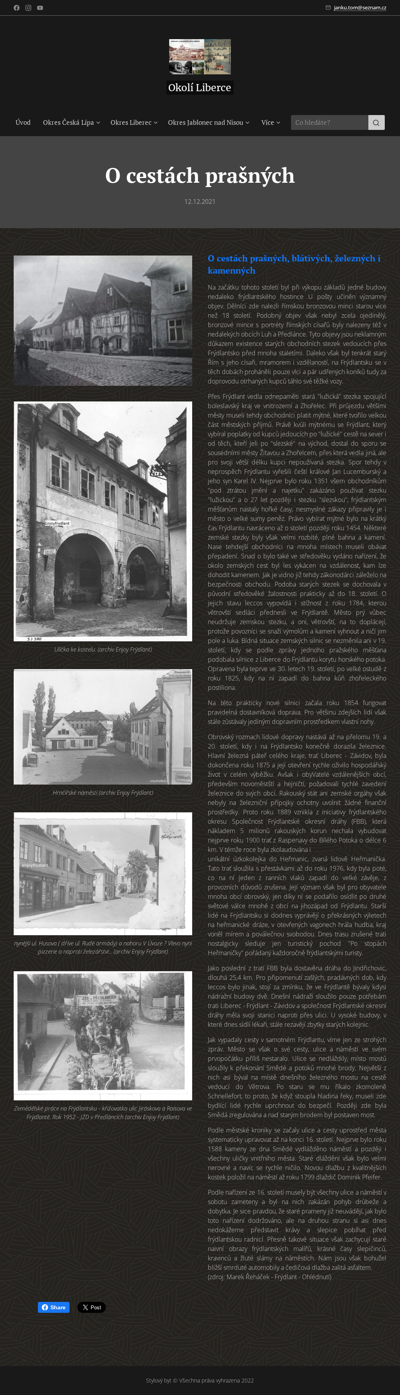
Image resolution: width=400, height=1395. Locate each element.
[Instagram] (28, 7)
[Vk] (40, 7)
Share (58, 1307)
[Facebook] (16, 7)
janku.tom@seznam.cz (360, 7)
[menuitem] (26, 122)
